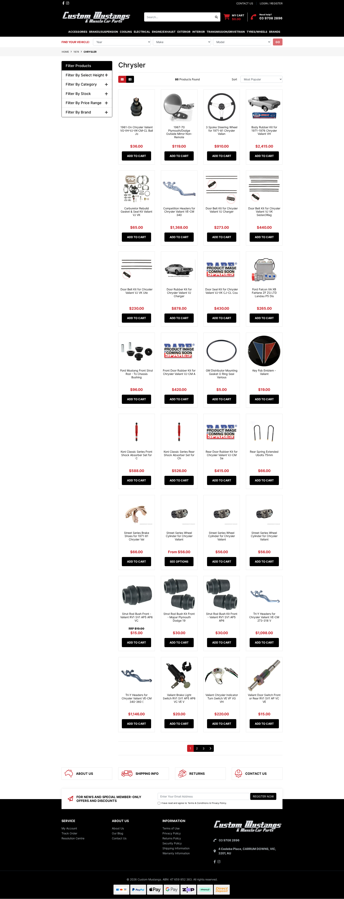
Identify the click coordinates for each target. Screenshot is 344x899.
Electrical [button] (142, 31)
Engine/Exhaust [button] (164, 31)
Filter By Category (81, 84)
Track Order (69, 833)
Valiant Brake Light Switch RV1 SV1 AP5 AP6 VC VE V (179, 698)
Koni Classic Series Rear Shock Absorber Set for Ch (179, 455)
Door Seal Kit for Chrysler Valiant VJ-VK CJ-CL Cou (221, 291)
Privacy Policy (219, 803)
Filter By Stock (78, 94)
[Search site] (216, 17)
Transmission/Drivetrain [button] (226, 31)
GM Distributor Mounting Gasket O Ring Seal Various (221, 374)
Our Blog (117, 833)
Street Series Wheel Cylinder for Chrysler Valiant (179, 536)
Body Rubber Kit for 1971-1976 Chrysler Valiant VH (264, 130)
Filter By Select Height (85, 75)
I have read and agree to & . (194, 803)
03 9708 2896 (270, 18)
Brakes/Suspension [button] (103, 31)
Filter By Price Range (84, 103)
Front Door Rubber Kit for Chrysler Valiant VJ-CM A (179, 372)
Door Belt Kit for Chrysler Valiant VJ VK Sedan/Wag (264, 212)
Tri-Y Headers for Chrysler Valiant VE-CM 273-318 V (264, 617)
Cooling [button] (126, 31)
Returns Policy (171, 838)
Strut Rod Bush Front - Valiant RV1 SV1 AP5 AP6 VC (136, 617)
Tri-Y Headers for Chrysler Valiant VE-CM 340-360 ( (136, 698)
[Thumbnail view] (122, 79)
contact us (244, 3)
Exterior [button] (184, 31)
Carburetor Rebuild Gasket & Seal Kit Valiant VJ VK (136, 212)
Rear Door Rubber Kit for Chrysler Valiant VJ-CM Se (221, 455)
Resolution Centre (73, 838)
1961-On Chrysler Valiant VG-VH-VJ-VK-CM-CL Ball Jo (136, 130)
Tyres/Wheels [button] (257, 31)
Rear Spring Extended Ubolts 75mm (264, 453)
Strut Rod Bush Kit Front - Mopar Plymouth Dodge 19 (179, 617)
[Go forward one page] (210, 748)
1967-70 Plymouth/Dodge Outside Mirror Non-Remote (179, 132)
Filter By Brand (78, 112)
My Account (69, 828)
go (278, 42)
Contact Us (119, 838)
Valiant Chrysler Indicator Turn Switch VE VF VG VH (221, 698)
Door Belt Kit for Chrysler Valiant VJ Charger (222, 210)
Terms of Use (171, 828)
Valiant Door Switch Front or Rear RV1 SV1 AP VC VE (264, 698)
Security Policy (172, 843)
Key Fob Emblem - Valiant (264, 372)
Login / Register (271, 3)
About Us (118, 828)
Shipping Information (176, 848)
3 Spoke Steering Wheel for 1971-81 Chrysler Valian (221, 130)
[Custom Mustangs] (96, 16)
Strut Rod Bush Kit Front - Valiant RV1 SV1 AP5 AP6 (221, 617)
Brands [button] (274, 31)
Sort (234, 79)
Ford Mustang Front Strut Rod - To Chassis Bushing (136, 374)
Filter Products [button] (78, 66)
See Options (179, 561)
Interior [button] (198, 31)
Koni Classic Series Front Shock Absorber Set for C (136, 455)
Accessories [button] (77, 31)
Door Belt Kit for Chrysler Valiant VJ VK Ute (136, 291)
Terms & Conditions (198, 803)
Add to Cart (136, 156)
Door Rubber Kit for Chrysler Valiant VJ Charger (179, 293)
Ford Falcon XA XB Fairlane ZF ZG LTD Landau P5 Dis (264, 293)
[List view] (130, 79)
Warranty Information (176, 853)
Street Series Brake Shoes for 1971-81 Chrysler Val (136, 536)
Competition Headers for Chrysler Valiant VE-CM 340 (179, 212)
